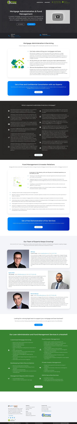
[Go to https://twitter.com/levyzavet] (12, 418)
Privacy (27, 423)
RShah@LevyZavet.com (22, 274)
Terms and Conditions (39, 423)
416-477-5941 (54, 253)
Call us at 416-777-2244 (57, 1)
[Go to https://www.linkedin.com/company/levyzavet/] (10, 418)
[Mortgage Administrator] (11, 2)
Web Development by (61, 423)
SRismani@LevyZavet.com (41, 295)
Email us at (65, 1)
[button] (20, 24)
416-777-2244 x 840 (32, 274)
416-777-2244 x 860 (52, 295)
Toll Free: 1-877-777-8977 (57, 2)
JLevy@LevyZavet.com (45, 253)
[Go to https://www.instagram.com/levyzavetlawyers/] (14, 418)
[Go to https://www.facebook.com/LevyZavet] (8, 418)
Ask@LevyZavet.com (67, 2)
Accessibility (11, 415)
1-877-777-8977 (18, 36)
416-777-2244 (16, 35)
